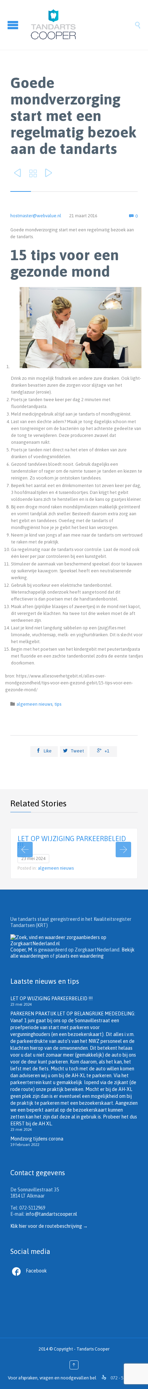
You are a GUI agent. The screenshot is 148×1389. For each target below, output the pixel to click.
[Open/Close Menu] (14, 24)
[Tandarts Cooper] (81, 25)
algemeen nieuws (34, 704)
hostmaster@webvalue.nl (35, 215)
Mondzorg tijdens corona (36, 1139)
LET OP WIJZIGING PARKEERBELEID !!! (72, 842)
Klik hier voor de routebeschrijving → (49, 1226)
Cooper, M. (21, 949)
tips (57, 704)
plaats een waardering (80, 956)
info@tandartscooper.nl (51, 1214)
